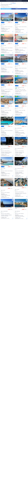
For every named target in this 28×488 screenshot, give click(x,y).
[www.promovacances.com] (13, 2)
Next (12, 17)
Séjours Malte (7, 4)
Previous (1, 17)
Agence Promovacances (3, 4)
